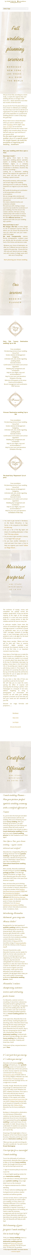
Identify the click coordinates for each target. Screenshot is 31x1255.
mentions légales (15, 1251)
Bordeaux (15, 713)
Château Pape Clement (16, 1101)
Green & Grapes (18, 1078)
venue (5, 1089)
